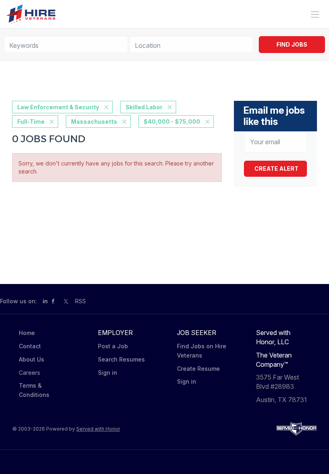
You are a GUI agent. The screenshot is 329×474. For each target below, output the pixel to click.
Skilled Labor (144, 107)
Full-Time (31, 121)
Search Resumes (121, 359)
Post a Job (113, 346)
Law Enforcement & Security (58, 107)
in (45, 301)
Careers (29, 372)
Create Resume (198, 368)
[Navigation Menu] (315, 14)
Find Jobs (291, 44)
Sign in (107, 372)
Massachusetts (94, 121)
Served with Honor (98, 429)
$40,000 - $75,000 (172, 121)
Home (27, 332)
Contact (30, 346)
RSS (80, 301)
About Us (31, 359)
